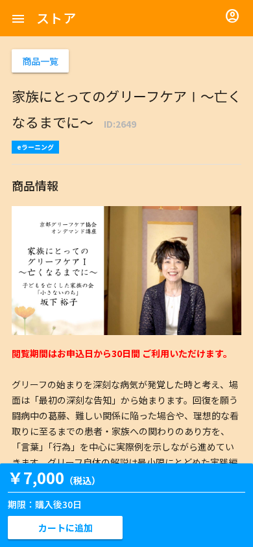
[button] (18, 18)
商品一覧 (40, 60)
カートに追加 (65, 527)
